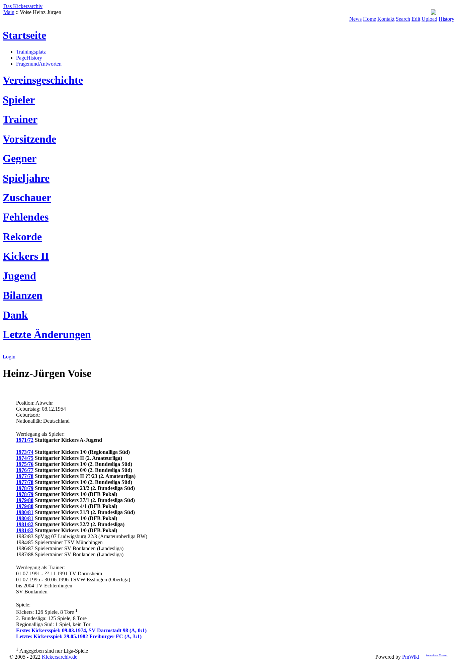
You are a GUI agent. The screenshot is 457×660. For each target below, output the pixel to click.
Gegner (19, 158)
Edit (416, 19)
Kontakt (385, 19)
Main (8, 12)
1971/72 (24, 440)
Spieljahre (26, 178)
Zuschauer (27, 197)
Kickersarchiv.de (59, 657)
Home (369, 19)
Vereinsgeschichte (43, 80)
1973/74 (24, 452)
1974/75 (24, 458)
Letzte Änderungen (47, 334)
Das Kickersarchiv (22, 6)
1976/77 (24, 470)
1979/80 (24, 500)
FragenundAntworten (39, 64)
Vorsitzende (29, 139)
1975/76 (24, 464)
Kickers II (26, 256)
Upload (429, 19)
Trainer (20, 119)
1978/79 (24, 488)
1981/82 (24, 524)
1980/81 (24, 512)
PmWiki (410, 657)
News (355, 19)
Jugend (19, 276)
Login (9, 356)
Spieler (19, 100)
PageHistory (29, 58)
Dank (15, 315)
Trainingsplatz (31, 52)
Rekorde (22, 237)
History (446, 19)
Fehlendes (26, 217)
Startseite (24, 35)
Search (403, 19)
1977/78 (24, 476)
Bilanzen (22, 295)
